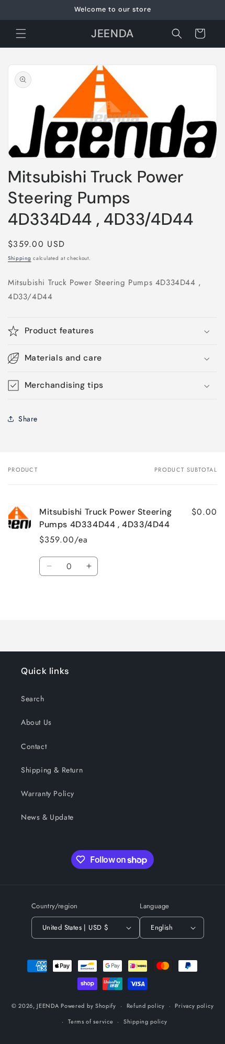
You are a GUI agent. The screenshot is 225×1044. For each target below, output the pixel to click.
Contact (34, 746)
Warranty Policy (47, 793)
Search (32, 698)
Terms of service (90, 1021)
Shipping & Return (52, 770)
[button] (20, 33)
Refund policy (146, 1006)
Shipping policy (145, 1021)
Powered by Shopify (88, 1006)
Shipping (19, 258)
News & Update (47, 817)
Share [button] (28, 419)
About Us (36, 722)
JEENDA (48, 1006)
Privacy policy (194, 1006)
